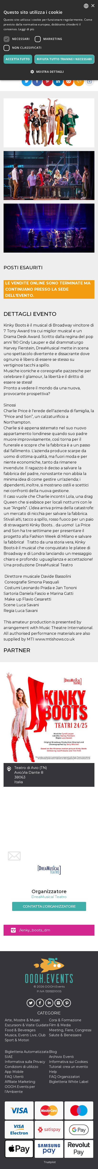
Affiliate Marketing (20, 1082)
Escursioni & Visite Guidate (27, 1025)
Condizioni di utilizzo (21, 1067)
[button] (49, 72)
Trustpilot (50, 1162)
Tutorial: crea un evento (68, 1067)
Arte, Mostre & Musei (22, 1020)
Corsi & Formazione (65, 1020)
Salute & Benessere (65, 1035)
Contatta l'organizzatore (49, 906)
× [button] (92, 6)
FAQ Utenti (14, 1077)
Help (53, 1072)
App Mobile (14, 1072)
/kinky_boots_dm (34, 930)
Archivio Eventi (61, 1057)
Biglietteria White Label (68, 1082)
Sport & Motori (17, 1040)
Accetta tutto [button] (18, 59)
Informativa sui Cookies (68, 1062)
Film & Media (60, 1025)
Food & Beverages (20, 1030)
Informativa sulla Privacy (25, 1062)
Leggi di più (26, 29)
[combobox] (86, 6)
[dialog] (49, 40)
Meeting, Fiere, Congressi (70, 1030)
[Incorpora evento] (79, 81)
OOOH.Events (54, 986)
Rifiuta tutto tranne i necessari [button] (64, 59)
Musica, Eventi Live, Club (25, 1035)
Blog (53, 1052)
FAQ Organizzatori (64, 1077)
